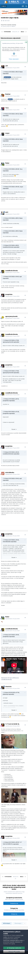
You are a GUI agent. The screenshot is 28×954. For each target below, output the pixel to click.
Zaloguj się (14, 914)
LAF (6, 66)
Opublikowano (12, 67)
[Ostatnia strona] (26, 32)
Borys (14, 43)
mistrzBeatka (9, 472)
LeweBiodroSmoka (8, 247)
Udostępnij (7, 923)
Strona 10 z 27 (15, 32)
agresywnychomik (11, 316)
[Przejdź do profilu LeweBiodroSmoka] (2, 271)
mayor (7, 133)
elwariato (8, 686)
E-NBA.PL (13, 26)
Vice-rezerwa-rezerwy (10, 24)
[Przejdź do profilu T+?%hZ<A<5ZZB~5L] (2, 725)
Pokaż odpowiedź (14, 59)
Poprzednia (7, 31)
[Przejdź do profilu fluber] (2, 164)
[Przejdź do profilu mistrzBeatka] (2, 473)
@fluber (10, 99)
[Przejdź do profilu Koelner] (2, 95)
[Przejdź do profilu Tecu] (2, 108)
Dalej (22, 31)
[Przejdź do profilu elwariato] (2, 687)
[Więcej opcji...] (25, 67)
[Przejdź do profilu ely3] (2, 213)
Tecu (7, 108)
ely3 (6, 212)
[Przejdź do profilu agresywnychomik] (2, 317)
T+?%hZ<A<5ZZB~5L (12, 724)
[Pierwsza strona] (2, 32)
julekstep (5, 694)
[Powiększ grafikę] (14, 741)
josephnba (8, 294)
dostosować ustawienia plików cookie (13, 940)
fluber (21, 71)
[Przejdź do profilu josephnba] (2, 295)
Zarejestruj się (14, 903)
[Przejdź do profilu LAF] (2, 66)
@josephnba (7, 77)
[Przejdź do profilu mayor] (2, 134)
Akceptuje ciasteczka (14, 948)
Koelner (7, 94)
